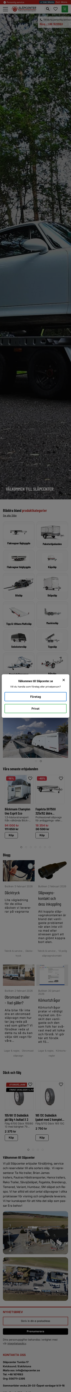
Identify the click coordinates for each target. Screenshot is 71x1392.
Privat (35, 708)
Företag (35, 696)
